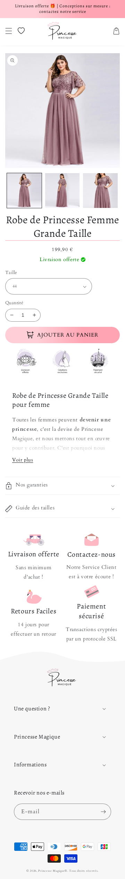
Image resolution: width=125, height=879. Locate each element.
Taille (11, 272)
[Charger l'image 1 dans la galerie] (24, 190)
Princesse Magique (51, 871)
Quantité (14, 303)
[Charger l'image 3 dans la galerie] (100, 190)
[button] (8, 31)
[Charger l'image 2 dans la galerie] (62, 190)
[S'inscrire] (103, 812)
